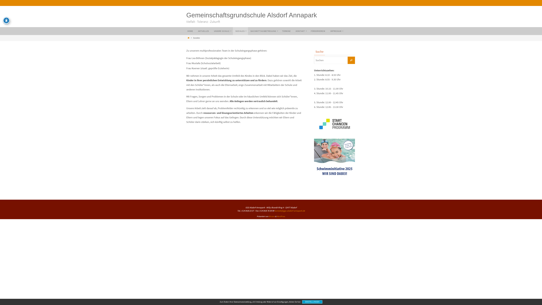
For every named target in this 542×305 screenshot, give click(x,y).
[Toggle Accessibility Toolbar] (6, 20)
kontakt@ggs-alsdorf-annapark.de (290, 210)
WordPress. (281, 216)
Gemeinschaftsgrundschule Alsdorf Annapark (251, 15)
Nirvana (272, 216)
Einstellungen (312, 302)
